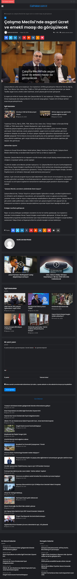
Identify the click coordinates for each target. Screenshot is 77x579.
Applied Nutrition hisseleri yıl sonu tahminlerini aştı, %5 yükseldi (26, 525)
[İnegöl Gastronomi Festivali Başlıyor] (9, 428)
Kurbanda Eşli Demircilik (60, 306)
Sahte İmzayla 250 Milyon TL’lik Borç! (13, 328)
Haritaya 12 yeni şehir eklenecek (27, 498)
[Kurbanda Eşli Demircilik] (62, 299)
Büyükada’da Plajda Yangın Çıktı (15, 434)
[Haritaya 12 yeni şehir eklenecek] (9, 500)
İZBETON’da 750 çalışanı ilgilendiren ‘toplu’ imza (12, 307)
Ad (5, 370)
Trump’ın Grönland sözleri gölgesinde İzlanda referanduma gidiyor (27, 406)
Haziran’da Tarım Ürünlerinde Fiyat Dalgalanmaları (29, 1)
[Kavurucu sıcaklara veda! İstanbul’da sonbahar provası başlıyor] (9, 478)
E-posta (7, 377)
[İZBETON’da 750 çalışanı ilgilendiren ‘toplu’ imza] (14, 299)
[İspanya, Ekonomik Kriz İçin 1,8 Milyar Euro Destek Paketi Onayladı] (9, 487)
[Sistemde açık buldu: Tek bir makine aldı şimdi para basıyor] (38, 319)
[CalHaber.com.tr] (38, 6)
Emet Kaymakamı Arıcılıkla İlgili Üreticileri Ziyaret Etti (22, 411)
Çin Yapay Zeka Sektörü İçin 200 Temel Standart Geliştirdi (24, 511)
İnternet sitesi (44, 377)
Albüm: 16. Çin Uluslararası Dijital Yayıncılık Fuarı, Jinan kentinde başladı (28, 421)
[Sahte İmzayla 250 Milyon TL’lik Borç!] (14, 319)
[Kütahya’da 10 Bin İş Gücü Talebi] (38, 299)
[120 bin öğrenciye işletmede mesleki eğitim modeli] (45, 114)
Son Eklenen (38, 399)
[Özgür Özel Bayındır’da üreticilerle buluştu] (9, 518)
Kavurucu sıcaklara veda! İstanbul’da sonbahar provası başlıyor (38, 476)
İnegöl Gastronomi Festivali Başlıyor (28, 426)
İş (12, 13)
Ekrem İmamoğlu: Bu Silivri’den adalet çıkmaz (19, 506)
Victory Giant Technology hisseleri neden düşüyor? (21, 453)
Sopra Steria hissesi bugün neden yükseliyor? (61, 315)
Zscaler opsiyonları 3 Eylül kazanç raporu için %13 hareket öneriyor (27, 466)
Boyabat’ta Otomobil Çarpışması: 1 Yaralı (30, 444)
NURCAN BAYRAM (13, 32)
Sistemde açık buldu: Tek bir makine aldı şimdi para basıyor (37, 329)
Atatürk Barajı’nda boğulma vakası (16, 439)
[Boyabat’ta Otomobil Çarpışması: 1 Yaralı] (9, 446)
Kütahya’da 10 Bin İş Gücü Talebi (37, 307)
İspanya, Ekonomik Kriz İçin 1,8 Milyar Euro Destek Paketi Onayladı (38, 484)
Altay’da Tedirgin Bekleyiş (13, 493)
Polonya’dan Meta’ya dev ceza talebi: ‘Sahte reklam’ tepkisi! (25, 471)
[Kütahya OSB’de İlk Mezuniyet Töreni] (9, 114)
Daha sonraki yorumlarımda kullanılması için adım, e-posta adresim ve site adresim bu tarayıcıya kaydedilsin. (39, 384)
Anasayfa (8, 13)
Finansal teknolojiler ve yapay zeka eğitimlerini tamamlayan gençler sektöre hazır (44, 458)
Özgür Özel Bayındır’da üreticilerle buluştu (30, 516)
